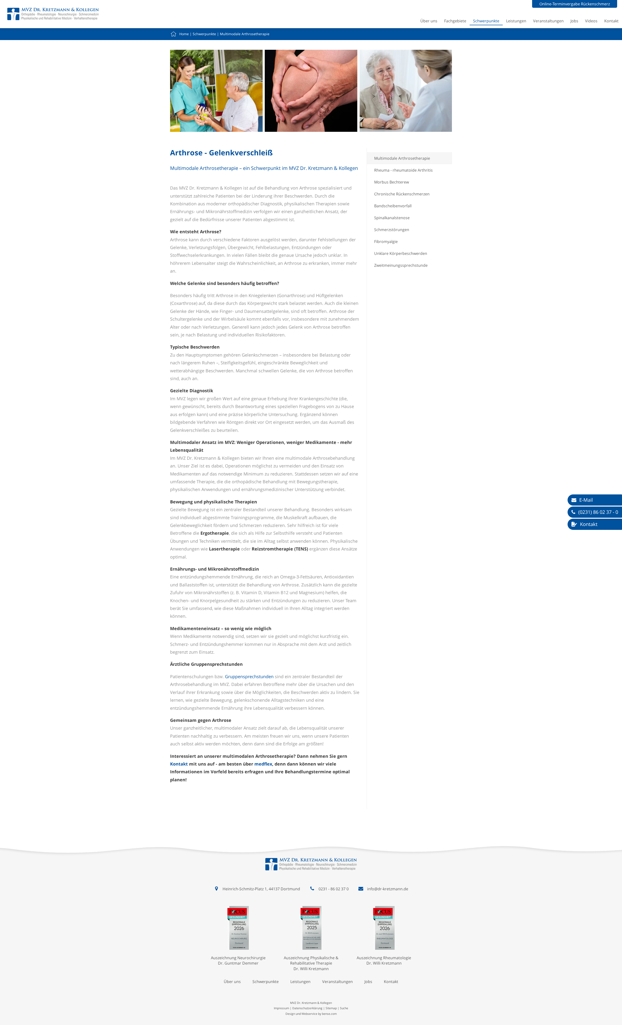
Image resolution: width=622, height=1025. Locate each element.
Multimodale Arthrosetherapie (244, 34)
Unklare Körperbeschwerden (400, 253)
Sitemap (331, 1008)
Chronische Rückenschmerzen (402, 194)
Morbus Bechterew (391, 182)
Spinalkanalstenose (392, 217)
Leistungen (516, 21)
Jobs (574, 21)
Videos (591, 21)
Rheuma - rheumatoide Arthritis (403, 170)
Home (184, 34)
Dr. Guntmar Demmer (238, 963)
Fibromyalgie (386, 241)
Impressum (281, 1008)
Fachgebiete (455, 21)
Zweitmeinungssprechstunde (401, 265)
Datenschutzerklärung (307, 1008)
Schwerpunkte (486, 21)
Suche (344, 1008)
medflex (263, 764)
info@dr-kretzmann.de (387, 889)
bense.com (329, 1014)
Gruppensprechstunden (249, 676)
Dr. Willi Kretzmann (311, 968)
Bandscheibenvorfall (393, 205)
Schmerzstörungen (391, 229)
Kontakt (611, 21)
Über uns (428, 21)
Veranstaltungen (548, 21)
